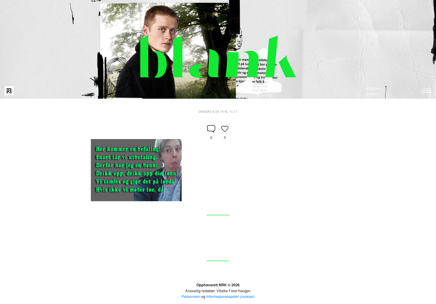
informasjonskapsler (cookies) (230, 296)
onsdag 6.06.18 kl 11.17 (218, 111)
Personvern (191, 296)
